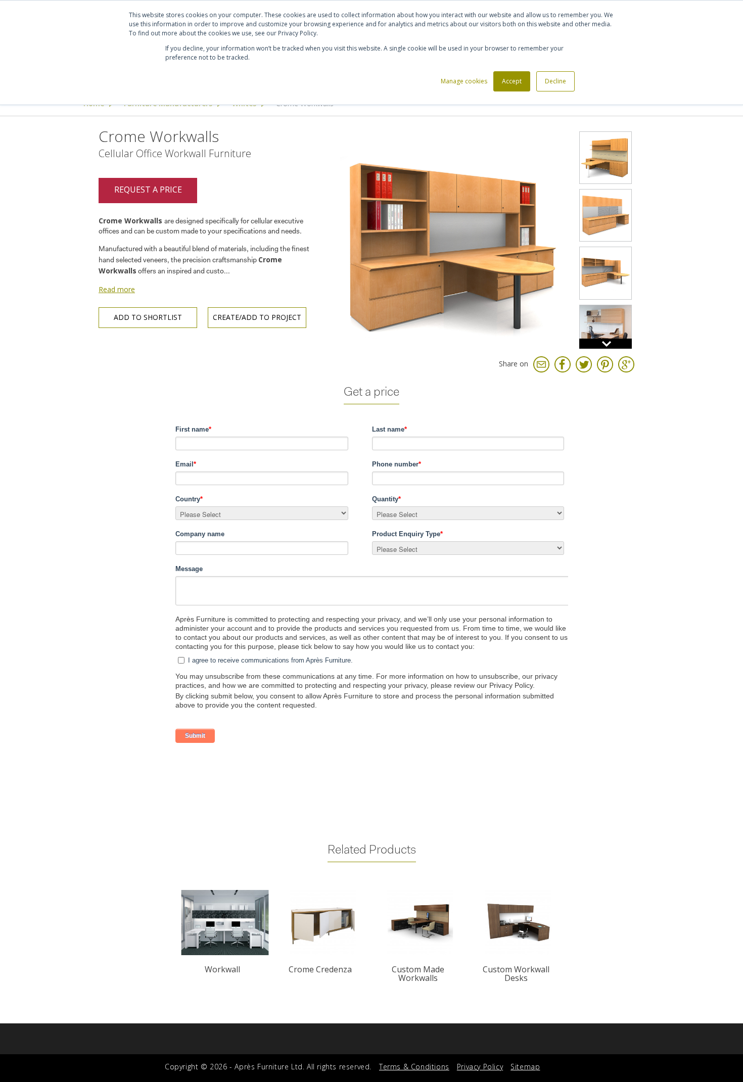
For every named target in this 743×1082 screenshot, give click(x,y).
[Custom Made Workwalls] (420, 922)
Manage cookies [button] (464, 81)
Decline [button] (555, 81)
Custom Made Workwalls (418, 974)
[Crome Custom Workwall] (605, 331)
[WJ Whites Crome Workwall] (605, 273)
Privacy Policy (480, 1066)
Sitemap (525, 1066)
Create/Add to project (257, 317)
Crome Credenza (320, 969)
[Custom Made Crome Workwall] (605, 215)
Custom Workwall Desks (516, 974)
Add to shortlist (148, 317)
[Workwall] (224, 922)
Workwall (222, 969)
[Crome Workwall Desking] (605, 157)
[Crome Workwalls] (449, 237)
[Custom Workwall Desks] (518, 922)
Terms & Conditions (414, 1066)
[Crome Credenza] (322, 922)
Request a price (148, 189)
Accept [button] (512, 81)
